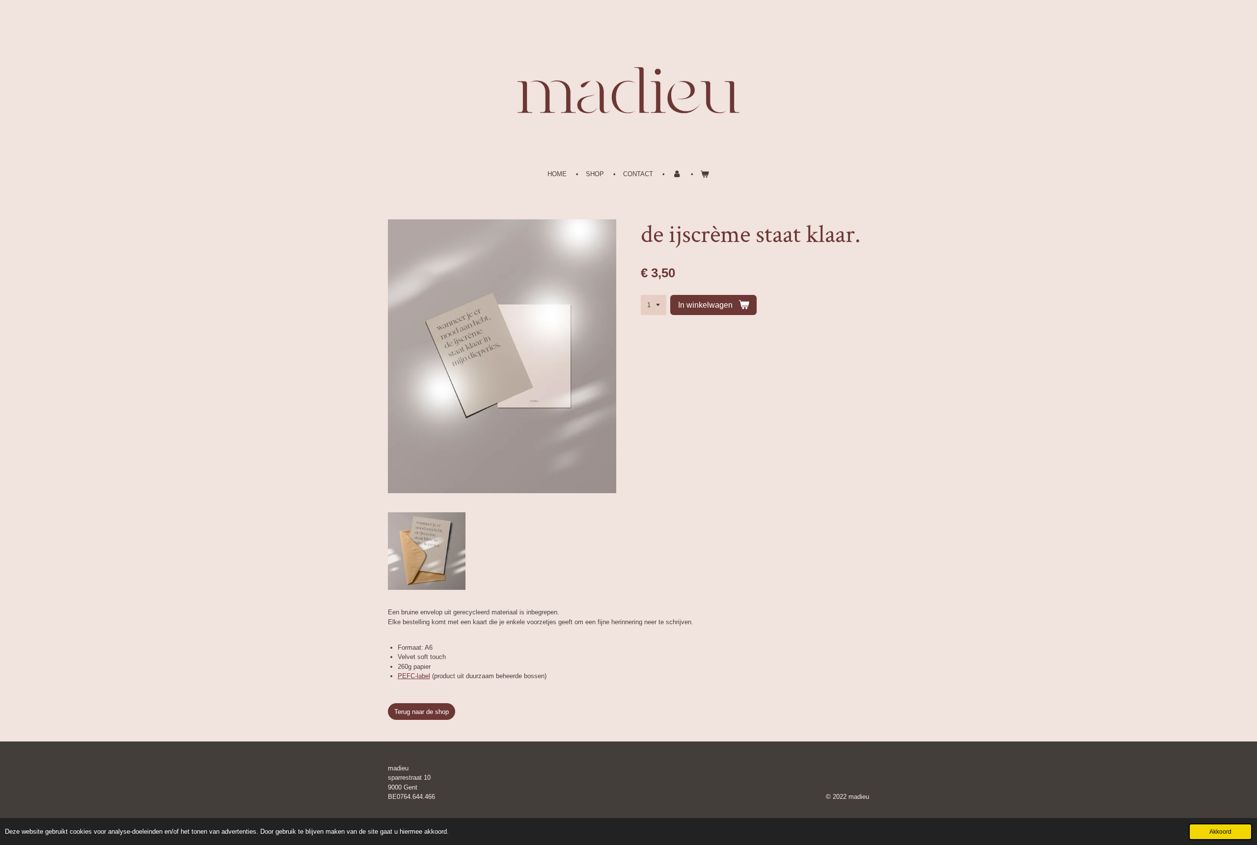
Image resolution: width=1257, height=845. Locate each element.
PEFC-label (414, 676)
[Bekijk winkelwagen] (705, 174)
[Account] (676, 174)
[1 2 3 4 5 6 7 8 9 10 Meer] (653, 305)
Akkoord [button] (1220, 831)
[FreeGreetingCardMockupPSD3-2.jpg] (426, 551)
